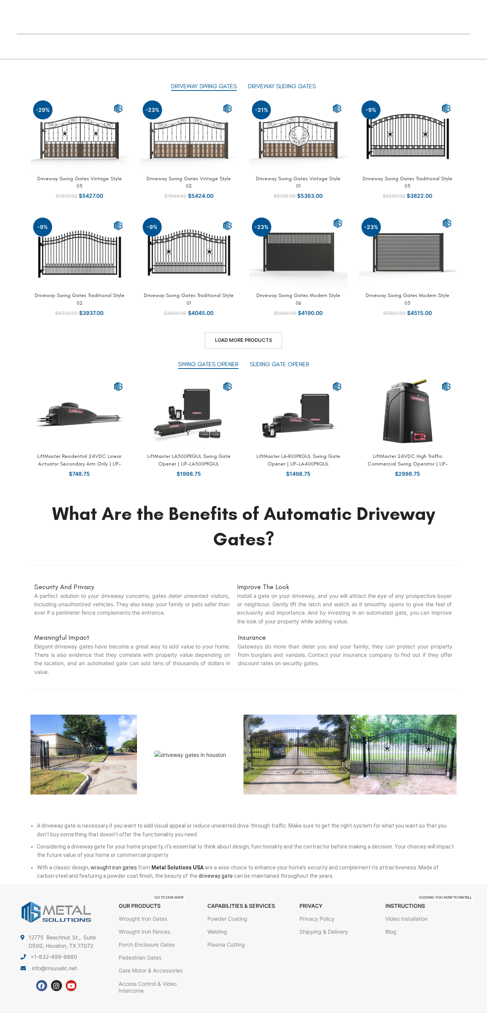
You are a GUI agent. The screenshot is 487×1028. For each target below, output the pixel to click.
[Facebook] (41, 985)
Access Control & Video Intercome (148, 987)
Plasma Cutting (226, 944)
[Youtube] (71, 985)
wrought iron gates (114, 867)
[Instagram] (56, 985)
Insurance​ (252, 637)
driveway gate (216, 876)
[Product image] (79, 134)
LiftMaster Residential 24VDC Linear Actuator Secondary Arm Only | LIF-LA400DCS (79, 463)
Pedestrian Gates (140, 957)
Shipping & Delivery (323, 931)
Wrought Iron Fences (144, 931)
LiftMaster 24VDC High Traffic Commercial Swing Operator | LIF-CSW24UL (408, 463)
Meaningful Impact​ (61, 637)
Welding (217, 931)
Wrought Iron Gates (143, 918)
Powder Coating (227, 918)
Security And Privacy (64, 587)
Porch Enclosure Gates (147, 944)
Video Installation (406, 918)
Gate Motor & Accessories (151, 970)
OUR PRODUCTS (151, 904)
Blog (390, 931)
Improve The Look (263, 587)
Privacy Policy (316, 918)
